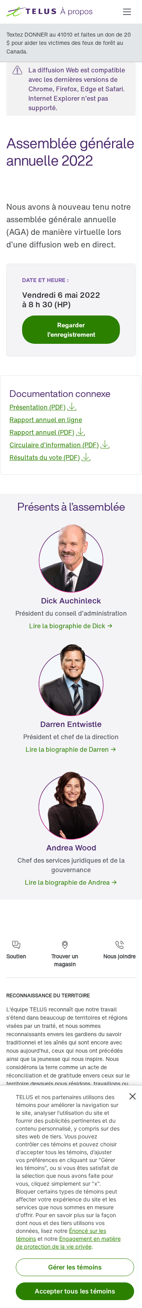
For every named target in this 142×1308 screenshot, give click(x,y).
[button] (127, 11)
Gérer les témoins (75, 1267)
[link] (71, 329)
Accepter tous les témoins (75, 1291)
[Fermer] (132, 1096)
